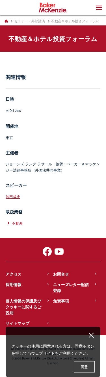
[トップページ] (6, 21)
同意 (84, 367)
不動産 (17, 223)
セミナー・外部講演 (29, 21)
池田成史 (13, 196)
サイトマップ (17, 323)
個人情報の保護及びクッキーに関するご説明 (23, 306)
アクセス (13, 274)
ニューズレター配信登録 (71, 287)
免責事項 (61, 301)
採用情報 (13, 284)
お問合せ (61, 274)
